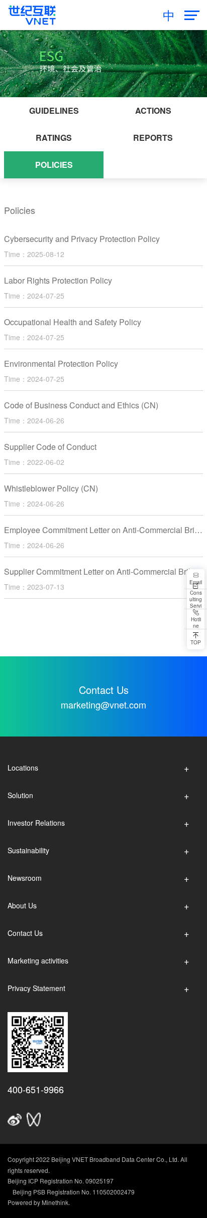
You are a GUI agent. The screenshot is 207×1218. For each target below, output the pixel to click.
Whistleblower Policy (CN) (51, 488)
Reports (153, 137)
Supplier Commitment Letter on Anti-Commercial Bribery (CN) (103, 571)
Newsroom (25, 878)
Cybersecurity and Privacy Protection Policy (82, 239)
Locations (23, 768)
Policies (54, 164)
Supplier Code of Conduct (50, 446)
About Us (22, 905)
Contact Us (25, 933)
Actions (153, 110)
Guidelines (54, 110)
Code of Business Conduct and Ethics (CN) (81, 405)
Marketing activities (38, 960)
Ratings (54, 137)
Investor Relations (36, 823)
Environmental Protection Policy (61, 363)
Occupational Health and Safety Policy (72, 322)
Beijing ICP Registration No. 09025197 (61, 1180)
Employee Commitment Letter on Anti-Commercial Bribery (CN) (103, 530)
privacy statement (36, 988)
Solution (20, 795)
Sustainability (28, 850)
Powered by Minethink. (39, 1202)
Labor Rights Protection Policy (58, 280)
